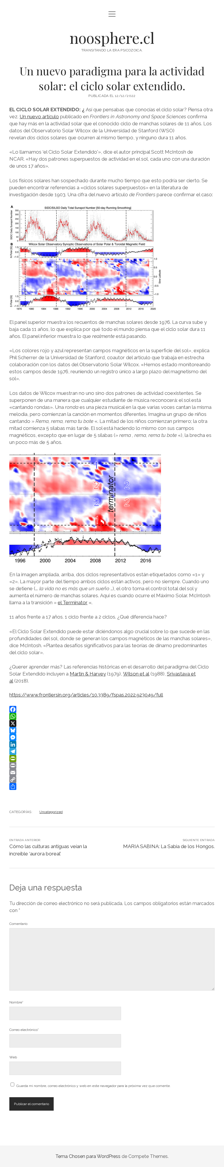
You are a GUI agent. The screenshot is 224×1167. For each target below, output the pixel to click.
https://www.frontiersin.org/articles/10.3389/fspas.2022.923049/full (86, 695)
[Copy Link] (112, 779)
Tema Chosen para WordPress (87, 1156)
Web (13, 1057)
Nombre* (16, 1002)
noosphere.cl (112, 38)
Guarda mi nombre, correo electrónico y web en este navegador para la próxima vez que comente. (93, 1086)
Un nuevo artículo (39, 116)
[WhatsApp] (112, 716)
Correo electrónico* (24, 1030)
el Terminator (73, 602)
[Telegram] (112, 751)
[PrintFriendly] (112, 758)
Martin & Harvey (88, 674)
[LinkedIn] (112, 744)
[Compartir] (112, 786)
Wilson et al (136, 674)
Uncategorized (51, 812)
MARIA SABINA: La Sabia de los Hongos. (169, 846)
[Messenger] (112, 737)
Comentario (18, 924)
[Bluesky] (112, 730)
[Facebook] (112, 709)
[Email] (112, 772)
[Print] (112, 765)
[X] (112, 723)
